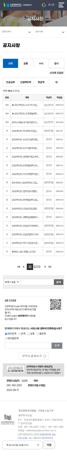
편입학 (41, 82)
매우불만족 (13, 338)
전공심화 (10, 82)
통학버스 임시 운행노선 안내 (23, 251)
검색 (58, 282)
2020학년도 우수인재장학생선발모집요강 (26, 174)
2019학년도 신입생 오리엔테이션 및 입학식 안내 (26, 225)
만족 (23, 333)
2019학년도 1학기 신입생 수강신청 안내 (26, 243)
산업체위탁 (25, 82)
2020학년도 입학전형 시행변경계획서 (26, 191)
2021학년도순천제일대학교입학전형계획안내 (26, 199)
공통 (25, 63)
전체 (10, 63)
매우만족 (11, 333)
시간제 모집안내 (56, 74)
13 (38, 266)
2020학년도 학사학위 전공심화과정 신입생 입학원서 (26, 131)
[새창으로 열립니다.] (33, 354)
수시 (41, 63)
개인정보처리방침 (27, 410)
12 (35, 266)
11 (30, 266)
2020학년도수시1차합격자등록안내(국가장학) (26, 148)
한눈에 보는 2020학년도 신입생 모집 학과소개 (26, 182)
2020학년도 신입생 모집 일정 (24, 208)
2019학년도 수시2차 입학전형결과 (26, 139)
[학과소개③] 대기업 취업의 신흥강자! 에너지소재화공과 (26, 122)
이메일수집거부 (46, 410)
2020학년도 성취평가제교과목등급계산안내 (26, 156)
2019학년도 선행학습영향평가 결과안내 (26, 217)
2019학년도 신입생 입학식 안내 (25, 234)
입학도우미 (6, 31)
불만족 (42, 333)
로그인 (51, 4)
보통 (32, 333)
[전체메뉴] (61, 5)
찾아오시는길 (25, 415)
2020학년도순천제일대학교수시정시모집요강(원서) (26, 165)
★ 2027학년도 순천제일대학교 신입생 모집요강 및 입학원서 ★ (26, 113)
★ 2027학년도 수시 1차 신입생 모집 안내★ (26, 105)
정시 (56, 63)
